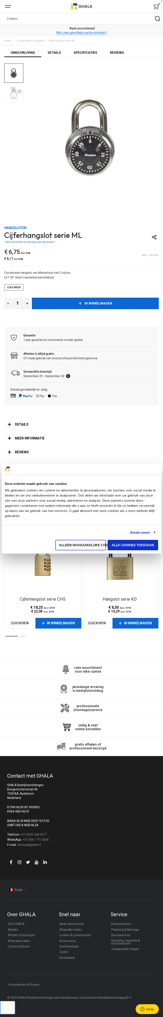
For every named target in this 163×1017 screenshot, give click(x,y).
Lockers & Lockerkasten (75, 935)
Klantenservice (121, 924)
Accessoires (67, 941)
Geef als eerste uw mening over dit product (29, 241)
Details (21, 424)
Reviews (22, 452)
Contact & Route (19, 946)
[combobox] (81, 18)
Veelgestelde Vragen (125, 949)
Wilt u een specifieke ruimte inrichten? (81, 32)
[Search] (157, 18)
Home (7, 40)
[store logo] (81, 6)
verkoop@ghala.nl (29, 844)
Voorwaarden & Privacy (23, 984)
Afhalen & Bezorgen (21, 935)
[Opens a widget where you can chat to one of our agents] (147, 1009)
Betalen (13, 929)
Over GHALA (16, 924)
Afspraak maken (19, 941)
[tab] (81, 424)
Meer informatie (30, 438)
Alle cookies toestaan (133, 545)
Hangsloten (15, 228)
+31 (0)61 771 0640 (35, 839)
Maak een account (71, 924)
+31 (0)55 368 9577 (34, 834)
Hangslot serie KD (119, 558)
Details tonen (140, 532)
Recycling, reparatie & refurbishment (125, 942)
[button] (14, 74)
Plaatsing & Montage (125, 929)
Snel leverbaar (69, 946)
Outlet (63, 952)
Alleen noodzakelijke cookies (82, 545)
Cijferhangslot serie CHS (42, 558)
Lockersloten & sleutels (30, 40)
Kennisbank (67, 957)
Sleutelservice (120, 935)
